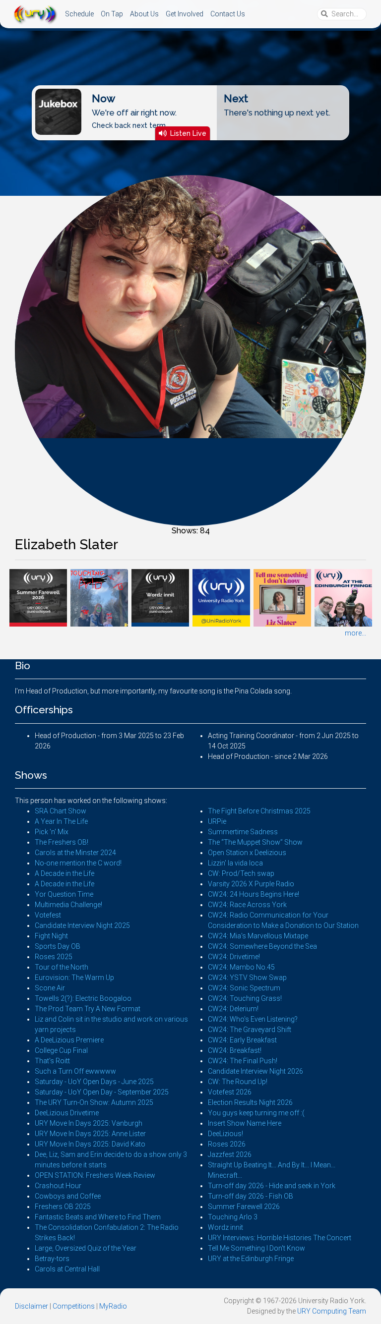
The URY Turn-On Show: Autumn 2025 (94, 1102)
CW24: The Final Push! (242, 1061)
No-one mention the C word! (78, 863)
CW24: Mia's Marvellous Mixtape (258, 936)
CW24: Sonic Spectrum (244, 988)
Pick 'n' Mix (51, 832)
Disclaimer (31, 1306)
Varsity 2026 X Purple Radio (251, 884)
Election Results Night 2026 (250, 1102)
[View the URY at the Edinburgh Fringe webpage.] (343, 597)
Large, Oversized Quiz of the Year (85, 1248)
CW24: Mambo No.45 (241, 967)
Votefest (48, 915)
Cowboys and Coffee (68, 1196)
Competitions (74, 1306)
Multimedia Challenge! (68, 905)
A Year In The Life (61, 821)
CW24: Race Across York (247, 905)
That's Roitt (52, 1061)
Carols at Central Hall (67, 1269)
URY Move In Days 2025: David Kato (90, 1144)
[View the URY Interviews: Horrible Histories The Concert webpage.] (221, 597)
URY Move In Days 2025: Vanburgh (88, 1123)
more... (355, 633)
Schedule (79, 14)
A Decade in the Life (64, 873)
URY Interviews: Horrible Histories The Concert (279, 1238)
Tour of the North (61, 967)
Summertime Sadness (243, 832)
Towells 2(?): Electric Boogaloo (83, 998)
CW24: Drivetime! (234, 957)
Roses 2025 (53, 957)
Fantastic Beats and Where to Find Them (98, 1217)
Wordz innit (225, 1227)
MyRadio (113, 1306)
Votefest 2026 (230, 1092)
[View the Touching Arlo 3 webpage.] (98, 597)
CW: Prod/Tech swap (241, 873)
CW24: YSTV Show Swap (247, 977)
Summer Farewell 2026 (244, 1206)
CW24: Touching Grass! (245, 998)
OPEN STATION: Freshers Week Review (95, 1175)
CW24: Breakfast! (234, 1050)
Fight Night (51, 936)
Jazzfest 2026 (230, 1154)
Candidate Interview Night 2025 (82, 925)
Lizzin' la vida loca (235, 863)
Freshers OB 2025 (63, 1206)
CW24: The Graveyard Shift (249, 1030)
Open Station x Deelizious (247, 853)
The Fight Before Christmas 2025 (259, 811)
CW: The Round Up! (237, 1082)
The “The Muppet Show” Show (255, 842)
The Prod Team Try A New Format (87, 1009)
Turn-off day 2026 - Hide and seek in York (271, 1186)
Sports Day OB (57, 946)
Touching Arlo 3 (232, 1217)
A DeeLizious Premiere (69, 1040)
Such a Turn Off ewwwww (75, 1071)
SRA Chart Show (60, 811)
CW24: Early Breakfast (242, 1040)
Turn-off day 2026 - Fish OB (250, 1196)
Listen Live (188, 133)
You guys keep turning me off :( (256, 1113)
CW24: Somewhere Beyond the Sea (262, 946)
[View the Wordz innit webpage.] (159, 597)
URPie (217, 821)
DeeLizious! (225, 1134)
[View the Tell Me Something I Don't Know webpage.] (282, 597)
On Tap (112, 14)
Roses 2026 (227, 1144)
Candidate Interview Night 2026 (255, 1071)
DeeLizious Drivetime (67, 1113)
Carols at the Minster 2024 (75, 853)
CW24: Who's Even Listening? (253, 1019)
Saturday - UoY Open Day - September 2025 (102, 1092)
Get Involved (184, 14)
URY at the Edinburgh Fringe (251, 1259)
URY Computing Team (331, 1311)
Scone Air (50, 988)
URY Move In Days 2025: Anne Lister (90, 1134)
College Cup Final (61, 1050)
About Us (144, 14)
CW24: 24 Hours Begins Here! (253, 894)
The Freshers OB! (61, 842)
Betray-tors (52, 1259)
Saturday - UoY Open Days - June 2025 (94, 1082)
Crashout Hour (58, 1186)
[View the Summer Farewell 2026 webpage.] (37, 597)
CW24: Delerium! (233, 1009)
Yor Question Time (64, 894)
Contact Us (227, 14)
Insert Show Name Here (244, 1123)
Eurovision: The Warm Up (74, 977)
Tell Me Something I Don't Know (256, 1248)
